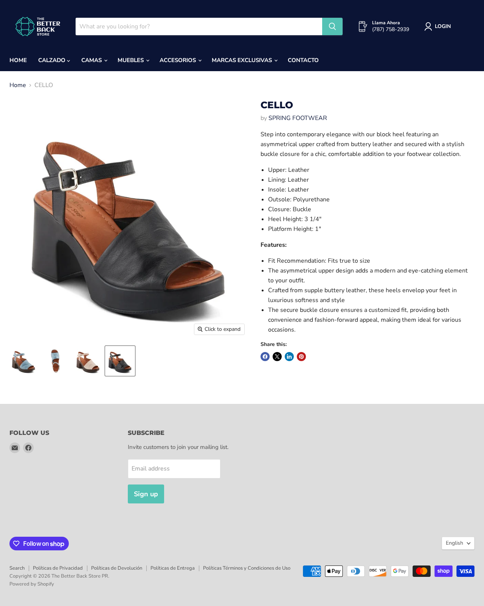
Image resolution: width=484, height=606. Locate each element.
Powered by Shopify (31, 584)
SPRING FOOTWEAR (297, 118)
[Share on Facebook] (265, 356)
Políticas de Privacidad (58, 568)
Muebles (131, 60)
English (454, 543)
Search (17, 568)
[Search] (332, 26)
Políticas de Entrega (172, 568)
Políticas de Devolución (116, 568)
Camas (92, 60)
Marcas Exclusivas (242, 60)
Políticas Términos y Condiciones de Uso (246, 568)
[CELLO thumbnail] (24, 361)
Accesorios (178, 60)
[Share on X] (277, 356)
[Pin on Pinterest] (301, 356)
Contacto (303, 60)
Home (18, 60)
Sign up (146, 494)
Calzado (52, 60)
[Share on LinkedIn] (289, 356)
